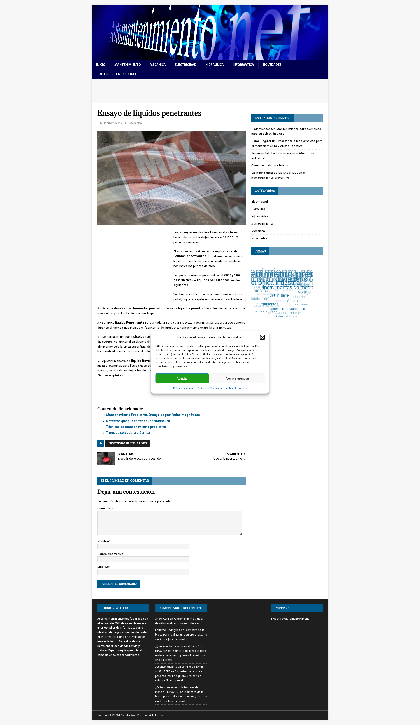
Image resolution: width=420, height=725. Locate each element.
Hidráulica (258, 208)
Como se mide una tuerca (269, 165)
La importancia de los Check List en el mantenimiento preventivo (278, 175)
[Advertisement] (210, 91)
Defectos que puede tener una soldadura (138, 420)
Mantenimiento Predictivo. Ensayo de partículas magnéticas (153, 414)
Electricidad (259, 201)
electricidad (185, 64)
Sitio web (103, 566)
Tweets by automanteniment (290, 618)
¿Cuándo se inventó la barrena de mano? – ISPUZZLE (177, 689)
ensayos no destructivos (127, 443)
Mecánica (136, 123)
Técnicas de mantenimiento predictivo (136, 426)
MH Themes (156, 715)
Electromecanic (112, 123)
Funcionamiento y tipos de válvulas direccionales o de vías (179, 621)
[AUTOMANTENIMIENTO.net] (210, 57)
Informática (259, 216)
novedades (272, 64)
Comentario (105, 508)
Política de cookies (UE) (116, 73)
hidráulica (214, 64)
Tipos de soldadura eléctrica (128, 432)
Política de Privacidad (210, 388)
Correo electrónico (110, 553)
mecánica (158, 64)
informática (243, 64)
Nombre (103, 541)
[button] (262, 337)
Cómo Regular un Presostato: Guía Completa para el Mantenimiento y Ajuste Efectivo (286, 143)
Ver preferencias (238, 378)
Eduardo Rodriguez (167, 630)
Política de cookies (184, 388)
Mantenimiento (262, 223)
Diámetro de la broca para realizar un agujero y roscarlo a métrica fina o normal (181, 634)
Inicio (100, 64)
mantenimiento (127, 64)
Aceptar (182, 378)
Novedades (259, 238)
